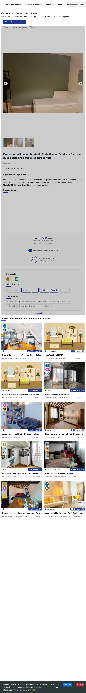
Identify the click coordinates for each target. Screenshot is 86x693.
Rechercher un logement (12, 4)
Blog (60, 4)
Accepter (67, 684)
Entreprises (50, 4)
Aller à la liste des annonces (15, 22)
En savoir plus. (31, 690)
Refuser (80, 684)
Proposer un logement (33, 4)
